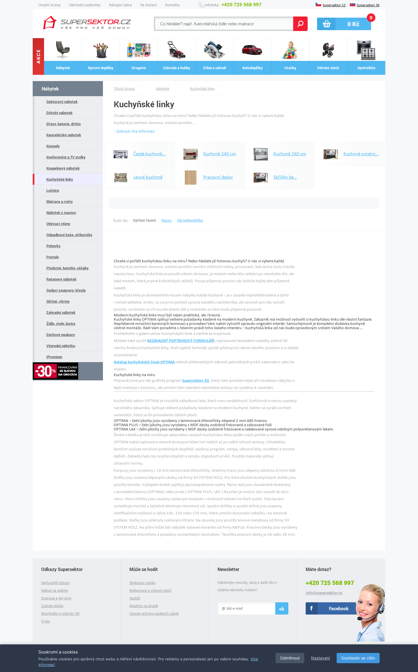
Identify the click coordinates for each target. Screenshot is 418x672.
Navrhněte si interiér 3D (60, 613)
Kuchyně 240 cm (219, 154)
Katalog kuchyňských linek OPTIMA (144, 361)
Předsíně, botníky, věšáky (67, 268)
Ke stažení (148, 5)
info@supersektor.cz (324, 593)
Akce (38, 56)
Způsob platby (52, 605)
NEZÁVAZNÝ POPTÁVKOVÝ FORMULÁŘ (180, 340)
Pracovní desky (218, 177)
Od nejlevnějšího (190, 220)
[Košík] (344, 24)
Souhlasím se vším (358, 657)
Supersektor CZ (334, 4)
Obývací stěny (58, 223)
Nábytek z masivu (61, 212)
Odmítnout (290, 657)
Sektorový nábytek (62, 101)
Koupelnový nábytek (63, 168)
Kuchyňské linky (59, 179)
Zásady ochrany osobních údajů (154, 613)
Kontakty (172, 5)
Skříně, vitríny (58, 301)
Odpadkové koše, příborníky (69, 234)
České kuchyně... (149, 154)
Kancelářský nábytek (63, 134)
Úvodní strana (49, 5)
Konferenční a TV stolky (66, 157)
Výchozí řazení (144, 220)
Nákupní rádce (120, 5)
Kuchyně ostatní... (361, 154)
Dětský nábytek (59, 112)
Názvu (166, 220)
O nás (45, 621)
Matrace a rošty (59, 201)
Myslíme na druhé (143, 605)
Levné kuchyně (147, 177)
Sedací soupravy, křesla (66, 290)
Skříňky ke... (285, 177)
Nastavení (320, 657)
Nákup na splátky (54, 590)
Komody (53, 146)
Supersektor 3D (195, 380)
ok (281, 609)
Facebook (339, 608)
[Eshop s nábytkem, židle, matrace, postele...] (87, 22)
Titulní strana (124, 88)
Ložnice (52, 190)
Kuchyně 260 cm (290, 154)
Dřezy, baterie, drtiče (63, 123)
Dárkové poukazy (60, 334)
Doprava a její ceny (56, 598)
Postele (52, 256)
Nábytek (50, 89)
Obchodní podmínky (84, 5)
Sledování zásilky (142, 582)
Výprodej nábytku (60, 345)
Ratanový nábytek (61, 279)
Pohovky (53, 245)
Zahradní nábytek (60, 312)
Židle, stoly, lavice (60, 323)
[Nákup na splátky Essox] (68, 371)
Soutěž (134, 598)
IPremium (54, 356)
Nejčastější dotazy (55, 582)
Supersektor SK (368, 4)
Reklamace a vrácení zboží (150, 590)
